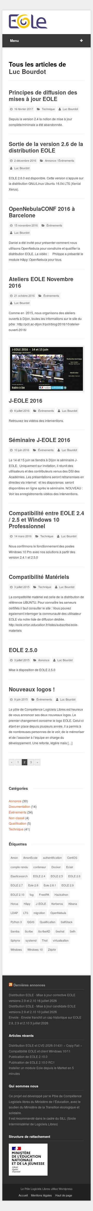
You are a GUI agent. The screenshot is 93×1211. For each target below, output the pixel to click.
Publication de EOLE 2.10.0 (28, 1056)
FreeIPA (44, 894)
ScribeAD (44, 931)
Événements (66, 160)
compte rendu (19, 867)
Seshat (60, 931)
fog (32, 894)
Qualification (17, 823)
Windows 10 (35, 949)
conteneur (39, 867)
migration (39, 913)
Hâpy (27, 903)
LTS (25, 913)
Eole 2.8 (33, 885)
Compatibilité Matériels (39, 577)
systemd (31, 940)
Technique (48, 109)
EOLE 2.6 (74, 876)
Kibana (72, 903)
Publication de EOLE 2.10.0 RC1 (32, 1062)
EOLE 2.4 (39, 876)
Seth (72, 931)
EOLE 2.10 (17, 894)
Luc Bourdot (27, 71)
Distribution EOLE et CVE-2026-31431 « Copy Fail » (45, 1045)
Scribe (29, 931)
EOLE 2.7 (17, 885)
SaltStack (67, 922)
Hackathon (61, 894)
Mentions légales (41, 1195)
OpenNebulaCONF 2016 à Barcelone (42, 212)
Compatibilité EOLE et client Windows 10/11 (40, 1051)
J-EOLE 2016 (25, 400)
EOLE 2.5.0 (23, 650)
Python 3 (16, 922)
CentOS (72, 857)
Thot (45, 940)
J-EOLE (41, 903)
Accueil (23, 1195)
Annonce (50, 160)
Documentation (19, 806)
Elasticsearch (19, 876)
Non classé (17, 818)
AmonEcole (30, 857)
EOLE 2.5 (57, 876)
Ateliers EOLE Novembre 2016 (41, 282)
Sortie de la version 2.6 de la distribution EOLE (46, 147)
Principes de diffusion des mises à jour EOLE (43, 95)
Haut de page (63, 1195)
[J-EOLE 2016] (46, 369)
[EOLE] (28, 21)
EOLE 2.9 (67, 885)
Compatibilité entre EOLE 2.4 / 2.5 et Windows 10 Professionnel (46, 519)
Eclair (69, 867)
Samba (15, 931)
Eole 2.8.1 (50, 885)
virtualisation (60, 940)
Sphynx (15, 940)
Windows (16, 949)
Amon (14, 857)
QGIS (30, 922)
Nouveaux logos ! (32, 689)
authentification (52, 857)
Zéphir (52, 949)
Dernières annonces (29, 984)
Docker (56, 867)
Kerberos (57, 903)
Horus (14, 903)
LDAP (14, 913)
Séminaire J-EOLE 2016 (39, 440)
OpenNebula (58, 913)
